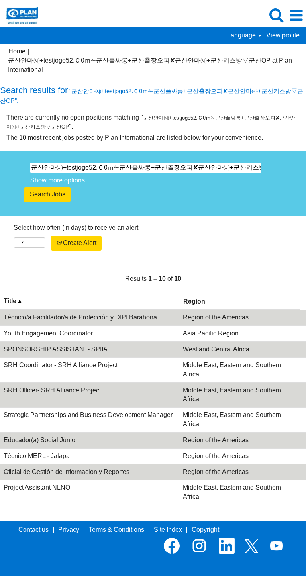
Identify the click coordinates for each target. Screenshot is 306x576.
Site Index (168, 529)
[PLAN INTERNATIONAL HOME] (19, 15)
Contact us (33, 529)
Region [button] (194, 301)
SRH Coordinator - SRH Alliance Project (61, 365)
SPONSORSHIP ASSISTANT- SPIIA (56, 349)
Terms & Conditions (116, 529)
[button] (296, 15)
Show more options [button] (57, 180)
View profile (283, 35)
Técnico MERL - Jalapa (37, 456)
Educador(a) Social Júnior (40, 440)
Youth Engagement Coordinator (48, 333)
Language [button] (242, 35)
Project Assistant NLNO (37, 487)
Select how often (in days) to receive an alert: (77, 227)
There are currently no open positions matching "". (150, 122)
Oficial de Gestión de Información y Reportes (66, 471)
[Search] (276, 15)
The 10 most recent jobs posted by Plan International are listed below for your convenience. (134, 137)
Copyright (205, 529)
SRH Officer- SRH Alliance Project (52, 390)
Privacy (68, 529)
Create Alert (78, 242)
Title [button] (11, 301)
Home (17, 51)
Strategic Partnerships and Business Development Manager (88, 414)
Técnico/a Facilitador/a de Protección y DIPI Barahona (80, 317)
